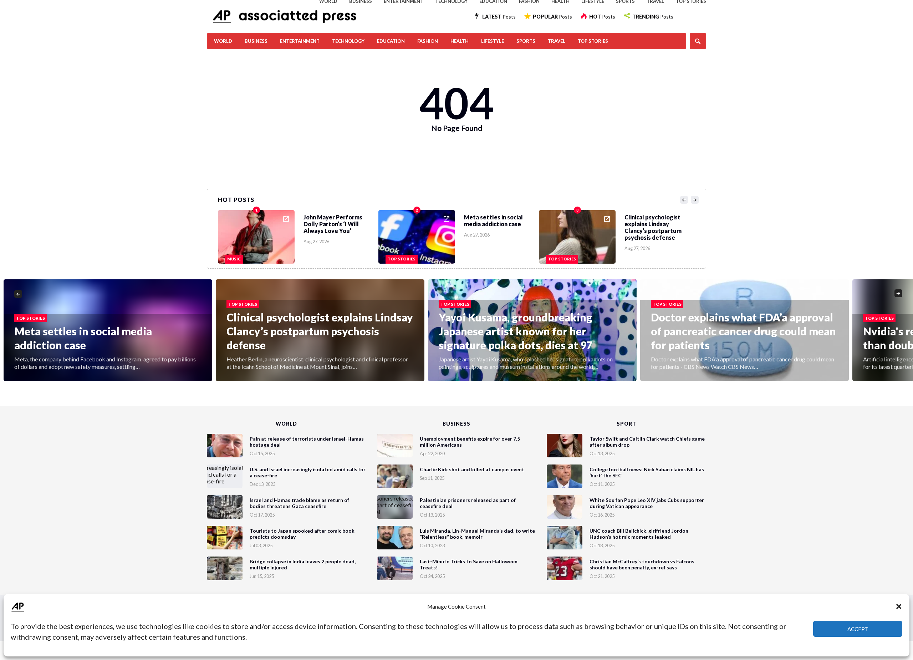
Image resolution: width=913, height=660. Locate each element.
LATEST (499, 17)
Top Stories (593, 41)
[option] (298, 235)
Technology (348, 41)
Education (391, 41)
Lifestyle (492, 41)
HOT (602, 17)
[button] (898, 606)
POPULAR (552, 17)
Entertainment (300, 41)
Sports (525, 41)
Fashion (427, 41)
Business (256, 41)
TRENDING (652, 17)
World (223, 41)
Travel (556, 41)
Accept (857, 629)
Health (459, 41)
